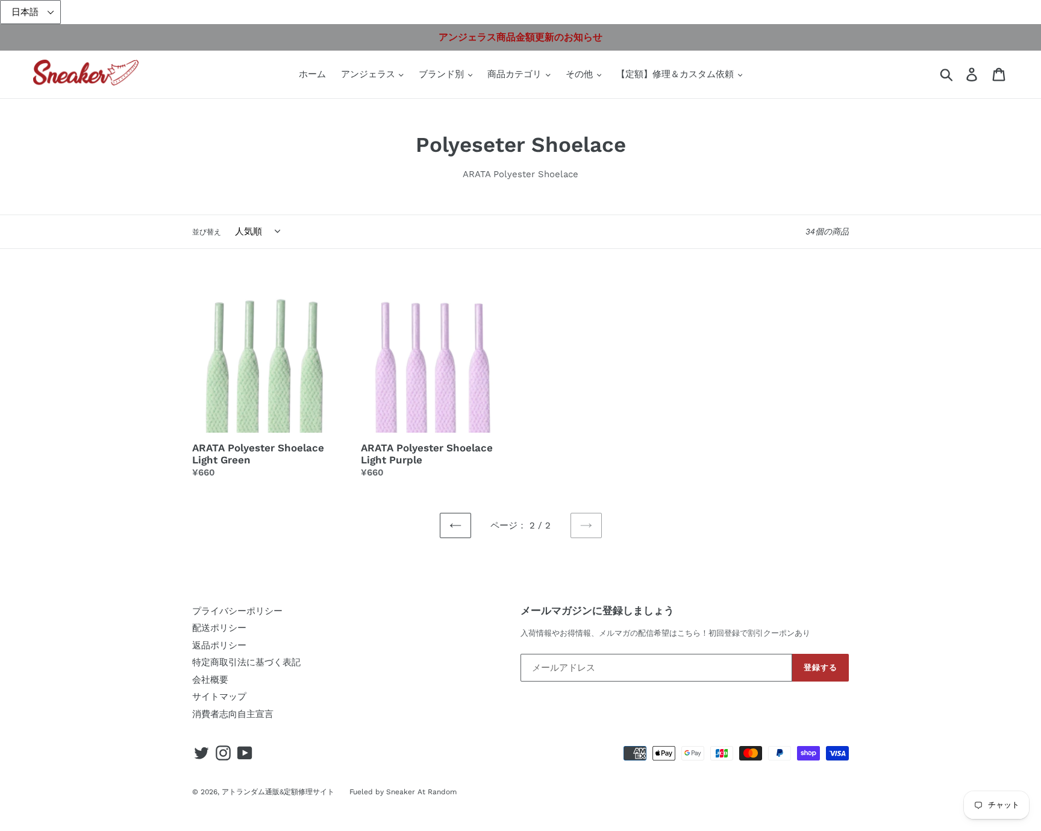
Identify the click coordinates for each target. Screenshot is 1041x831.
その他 (581, 74)
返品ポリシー (219, 645)
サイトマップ (219, 696)
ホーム (312, 74)
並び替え (206, 232)
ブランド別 (443, 74)
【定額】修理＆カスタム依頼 (676, 74)
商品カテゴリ (516, 74)
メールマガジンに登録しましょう (597, 610)
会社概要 (210, 679)
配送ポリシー (219, 627)
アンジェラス (369, 74)
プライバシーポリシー (237, 611)
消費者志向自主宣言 (233, 714)
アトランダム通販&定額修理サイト (278, 792)
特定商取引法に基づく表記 (246, 662)
